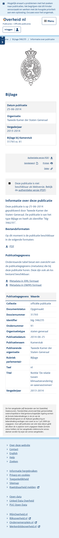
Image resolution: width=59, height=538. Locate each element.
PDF (12, 246)
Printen (46, 163)
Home (5, 39)
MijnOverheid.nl (19, 514)
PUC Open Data (18, 504)
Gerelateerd (29, 163)
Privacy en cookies (20, 475)
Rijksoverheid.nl (18, 518)
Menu (51, 21)
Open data (15, 496)
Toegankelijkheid (19, 479)
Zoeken (14, 461)
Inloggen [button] (9, 29)
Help (12, 457)
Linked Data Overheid (22, 500)
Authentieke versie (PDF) (39, 158)
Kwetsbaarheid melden (23, 487)
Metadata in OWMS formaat (26, 285)
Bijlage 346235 (19, 39)
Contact (14, 449)
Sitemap (14, 483)
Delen (46, 168)
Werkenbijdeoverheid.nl (23, 526)
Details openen (2, 37)
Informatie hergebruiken (23, 471)
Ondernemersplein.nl (21, 522)
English (14, 453)
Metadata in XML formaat (24, 281)
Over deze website (20, 445)
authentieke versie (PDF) (32, 190)
